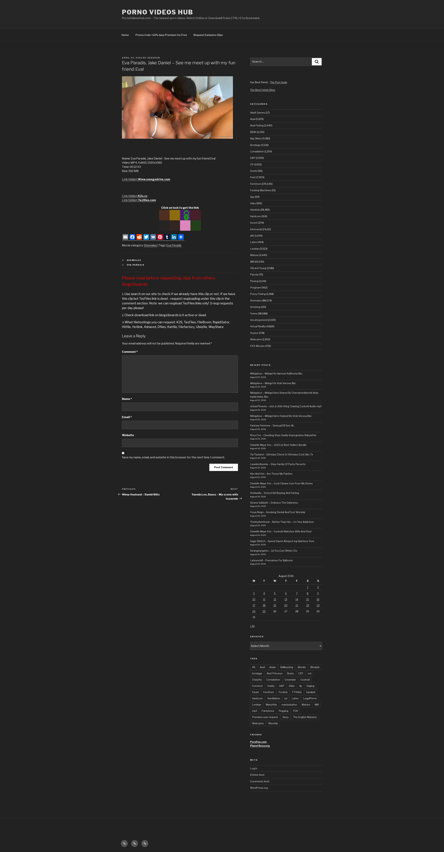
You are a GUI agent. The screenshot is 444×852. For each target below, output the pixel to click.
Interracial (256, 229)
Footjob (283, 692)
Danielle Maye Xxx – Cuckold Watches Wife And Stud (280, 531)
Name (127, 399)
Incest (254, 222)
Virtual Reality (258, 326)
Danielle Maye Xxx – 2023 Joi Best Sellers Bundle (278, 444)
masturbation (289, 704)
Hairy (253, 203)
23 (318, 605)
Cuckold (305, 679)
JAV (252, 235)
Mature (254, 255)
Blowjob (314, 667)
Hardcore (255, 216)
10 (254, 599)
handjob (310, 692)
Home (125, 34)
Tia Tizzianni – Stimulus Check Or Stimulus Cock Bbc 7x (281, 454)
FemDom (255, 183)
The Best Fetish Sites (262, 89)
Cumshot (257, 685)
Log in (253, 768)
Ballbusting (286, 667)
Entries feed (257, 774)
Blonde (302, 667)
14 (297, 599)
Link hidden (146, 179)
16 (318, 599)
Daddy (271, 685)
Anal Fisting (257, 125)
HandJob (255, 209)
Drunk (253, 170)
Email (127, 417)
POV (295, 710)
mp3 (254, 710)
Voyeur (254, 332)
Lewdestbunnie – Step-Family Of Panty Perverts (278, 464)
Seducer (153, 58)
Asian (272, 667)
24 (253, 611)
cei (309, 673)
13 (286, 599)
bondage (257, 673)
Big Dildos (256, 138)
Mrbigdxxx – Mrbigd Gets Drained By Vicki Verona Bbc (281, 415)
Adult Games (257, 112)
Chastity (257, 679)
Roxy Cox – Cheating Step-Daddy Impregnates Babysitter (283, 435)
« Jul (252, 625)
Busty (290, 673)
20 (285, 605)
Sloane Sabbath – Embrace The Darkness (274, 502)
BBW (253, 132)
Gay (252, 196)
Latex (253, 242)
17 (254, 605)
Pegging (283, 710)
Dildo (292, 685)
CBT (300, 673)
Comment (130, 351)
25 (264, 611)
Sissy (286, 717)
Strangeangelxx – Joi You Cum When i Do (273, 550)
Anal (252, 119)
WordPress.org (259, 787)
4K (253, 667)
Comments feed (259, 781)
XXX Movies (257, 345)
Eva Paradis (173, 245)
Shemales (150, 245)
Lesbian (254, 248)
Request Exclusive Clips (208, 34)
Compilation (257, 151)
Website (128, 435)
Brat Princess (275, 673)
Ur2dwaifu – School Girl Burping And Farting (274, 492)
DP (252, 164)
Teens (253, 313)
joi (286, 698)
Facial (255, 692)
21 (297, 605)
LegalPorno (310, 698)
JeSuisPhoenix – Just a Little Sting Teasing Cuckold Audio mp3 (286, 406)
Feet (253, 177)
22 (307, 605)
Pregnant (255, 287)
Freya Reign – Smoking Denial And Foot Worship (277, 512)
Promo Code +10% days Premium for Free (161, 34)
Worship (273, 723)
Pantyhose (268, 710)
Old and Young (258, 268)
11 (264, 599)
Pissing (254, 281)
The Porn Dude (278, 82)
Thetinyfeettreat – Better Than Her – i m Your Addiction (282, 521)
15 (307, 599)
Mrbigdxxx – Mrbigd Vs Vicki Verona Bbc (273, 383)
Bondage (255, 145)
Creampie (290, 679)
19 (275, 605)
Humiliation (273, 698)
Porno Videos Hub (157, 12)
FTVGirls (297, 692)
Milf (252, 261)
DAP (252, 157)
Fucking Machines (260, 190)
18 (264, 605)
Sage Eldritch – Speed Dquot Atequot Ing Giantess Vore (282, 541)
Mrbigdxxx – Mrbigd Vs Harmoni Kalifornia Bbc (276, 373)
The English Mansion (305, 717)
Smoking (255, 306)
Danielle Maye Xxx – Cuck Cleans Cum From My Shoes (281, 483)
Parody (254, 274)
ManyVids (271, 704)
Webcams (256, 339)
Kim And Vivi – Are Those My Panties (271, 473)
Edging (310, 685)
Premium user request (265, 717)
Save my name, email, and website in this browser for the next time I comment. (173, 457)
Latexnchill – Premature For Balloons (271, 560)
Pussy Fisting (258, 293)
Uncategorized (258, 319)
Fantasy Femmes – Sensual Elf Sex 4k (272, 425)
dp (300, 685)
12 (275, 599)
